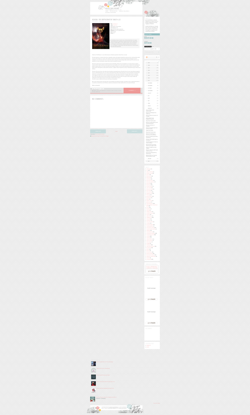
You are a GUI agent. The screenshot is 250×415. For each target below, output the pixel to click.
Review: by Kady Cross (105, 381)
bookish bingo (149, 186)
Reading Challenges (124, 11)
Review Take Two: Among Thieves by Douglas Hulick (151, 145)
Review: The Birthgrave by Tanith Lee (151, 113)
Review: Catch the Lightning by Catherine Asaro (152, 150)
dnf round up (149, 192)
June (149, 98)
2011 (149, 161)
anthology (148, 168)
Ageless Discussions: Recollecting (103, 368)
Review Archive (113, 11)
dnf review (148, 190)
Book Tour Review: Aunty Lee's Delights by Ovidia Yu (106, 397)
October (150, 88)
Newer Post (98, 131)
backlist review (149, 173)
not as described (149, 221)
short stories (148, 242)
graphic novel (149, 200)
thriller (147, 249)
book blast (148, 179)
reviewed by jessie (150, 234)
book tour (148, 184)
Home (106, 11)
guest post (148, 202)
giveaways (148, 197)
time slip (148, 250)
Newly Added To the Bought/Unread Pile (150, 118)
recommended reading (150, 229)
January (149, 158)
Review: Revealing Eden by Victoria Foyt (151, 153)
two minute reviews (150, 254)
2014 (149, 75)
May (149, 100)
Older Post (134, 131)
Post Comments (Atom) (100, 134)
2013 (149, 77)
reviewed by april (110, 90)
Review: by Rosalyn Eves (105, 388)
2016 (149, 70)
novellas (148, 223)
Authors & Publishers (110, 12)
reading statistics (149, 226)
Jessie (147, 347)
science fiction (149, 239)
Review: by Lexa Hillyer (103, 375)
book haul (148, 183)
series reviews (149, 240)
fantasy (94, 90)
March (149, 105)
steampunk (148, 244)
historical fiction (149, 203)
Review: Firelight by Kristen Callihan (151, 148)
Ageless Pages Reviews (112, 8)
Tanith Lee (115, 25)
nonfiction (148, 220)
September (150, 90)
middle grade (149, 211)
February (150, 108)
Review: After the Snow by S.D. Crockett (152, 116)
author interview (149, 171)
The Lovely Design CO (112, 408)
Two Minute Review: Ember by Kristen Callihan (152, 142)
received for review (150, 227)
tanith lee (98, 91)
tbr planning (148, 247)
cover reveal (148, 187)
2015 (149, 72)
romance (148, 237)
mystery (148, 214)
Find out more (148, 34)
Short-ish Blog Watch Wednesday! (150, 110)
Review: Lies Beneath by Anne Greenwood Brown (152, 123)
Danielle (148, 345)
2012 (149, 80)
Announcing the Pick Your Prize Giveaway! (104, 361)
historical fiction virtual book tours (151, 205)
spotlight (148, 243)
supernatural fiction (150, 246)
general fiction (149, 196)
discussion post (149, 189)
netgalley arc (148, 217)
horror (147, 207)
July (148, 95)
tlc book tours (149, 252)
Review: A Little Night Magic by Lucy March (152, 140)
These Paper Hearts (122, 408)
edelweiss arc (149, 193)
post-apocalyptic (149, 224)
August (149, 93)
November (150, 85)
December (150, 83)
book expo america (150, 181)
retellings (148, 230)
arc (147, 170)
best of (147, 174)
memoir (147, 210)
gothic (147, 199)
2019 (149, 62)
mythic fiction (149, 216)
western (148, 257)
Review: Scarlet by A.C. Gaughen (150, 126)
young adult (148, 259)
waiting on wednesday (150, 256)
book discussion (149, 180)
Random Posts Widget (156, 403)
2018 (149, 65)
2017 (149, 67)
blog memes (148, 176)
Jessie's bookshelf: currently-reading (152, 267)
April (149, 103)
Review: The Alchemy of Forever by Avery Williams (151, 134)
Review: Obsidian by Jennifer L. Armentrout (152, 137)
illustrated (148, 208)
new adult (148, 218)
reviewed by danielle (150, 233)
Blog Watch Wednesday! (151, 120)
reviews (116, 90)
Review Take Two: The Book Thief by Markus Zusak (151, 156)
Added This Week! (149, 130)
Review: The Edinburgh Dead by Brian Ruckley (151, 128)
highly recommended (101, 90)
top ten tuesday (149, 253)
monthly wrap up (149, 213)
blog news (148, 177)
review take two (149, 231)
